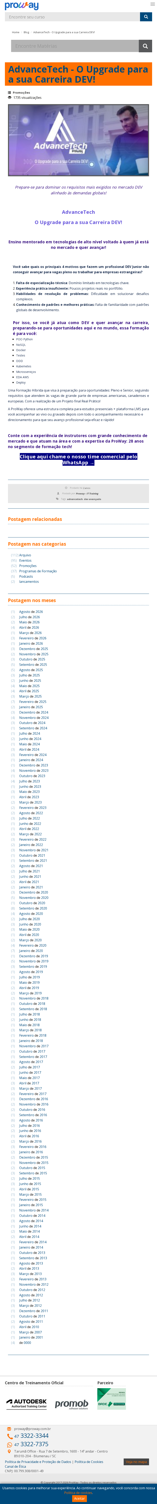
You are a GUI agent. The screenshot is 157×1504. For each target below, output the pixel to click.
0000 (27, 1342)
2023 (44, 765)
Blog (26, 32)
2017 (44, 1046)
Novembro (27, 654)
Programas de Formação (34, 571)
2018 (44, 998)
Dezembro (27, 649)
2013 (41, 1252)
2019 (44, 956)
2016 (44, 1099)
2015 (44, 1157)
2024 (44, 712)
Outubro (26, 659)
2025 (44, 649)
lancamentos (25, 581)
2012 (44, 1284)
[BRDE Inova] (111, 1399)
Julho (23, 617)
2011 (44, 1311)
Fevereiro (26, 638)
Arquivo (21, 555)
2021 (44, 850)
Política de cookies (78, 1492)
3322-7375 (31, 1444)
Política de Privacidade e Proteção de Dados (38, 1462)
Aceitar (79, 1498)
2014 (44, 1210)
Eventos (21, 560)
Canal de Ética (15, 1466)
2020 (44, 892)
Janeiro (24, 643)
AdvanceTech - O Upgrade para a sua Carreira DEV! (64, 32)
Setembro (26, 664)
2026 (39, 611)
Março (24, 633)
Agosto (24, 611)
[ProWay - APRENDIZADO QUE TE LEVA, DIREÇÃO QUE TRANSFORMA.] (21, 6)
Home (15, 32)
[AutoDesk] (26, 1404)
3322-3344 (31, 1435)
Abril (22, 627)
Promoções (21, 92)
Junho (23, 680)
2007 (38, 1332)
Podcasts (22, 576)
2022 (39, 813)
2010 (35, 1327)
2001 (39, 1337)
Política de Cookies (89, 1462)
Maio (23, 622)
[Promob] (71, 1404)
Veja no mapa (136, 1462)
